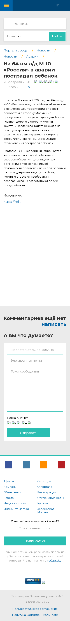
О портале (44, 486)
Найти (57, 36)
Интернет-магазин (17, 509)
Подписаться (35, 541)
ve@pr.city (54, 560)
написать (53, 324)
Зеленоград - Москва (47, 510)
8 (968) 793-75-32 (37, 601)
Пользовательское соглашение (35, 608)
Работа (9, 498)
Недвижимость (15, 503)
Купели (42, 503)
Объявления (12, 492)
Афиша (9, 481)
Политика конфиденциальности (35, 615)
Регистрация (46, 492)
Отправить (28, 433)
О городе (44, 481)
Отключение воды (50, 498)
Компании (11, 486)
